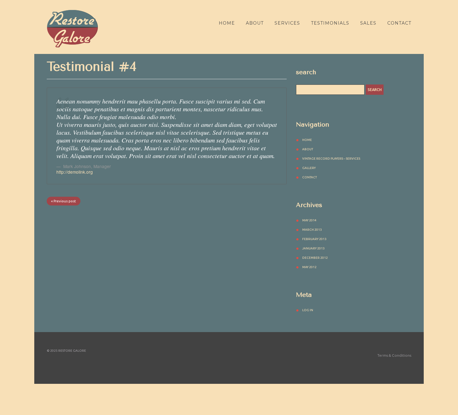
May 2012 (309, 267)
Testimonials (330, 23)
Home (227, 23)
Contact (399, 23)
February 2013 (314, 239)
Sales (368, 23)
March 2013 (312, 229)
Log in (307, 310)
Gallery (309, 168)
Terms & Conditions (394, 355)
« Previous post (63, 201)
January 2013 (313, 248)
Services (287, 23)
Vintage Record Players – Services (331, 158)
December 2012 (315, 257)
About (255, 23)
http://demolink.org (74, 172)
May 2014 (309, 220)
